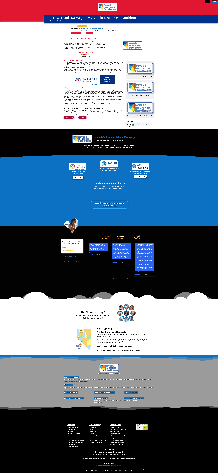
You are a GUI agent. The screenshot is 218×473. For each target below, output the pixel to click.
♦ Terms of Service (94, 438)
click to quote (93, 84)
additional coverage (91, 28)
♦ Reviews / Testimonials (117, 435)
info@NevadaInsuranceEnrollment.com (109, 465)
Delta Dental (97, 400)
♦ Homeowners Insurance (74, 435)
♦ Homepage (92, 427)
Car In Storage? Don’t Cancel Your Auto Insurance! (140, 76)
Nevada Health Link (69, 379)
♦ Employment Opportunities (97, 440)
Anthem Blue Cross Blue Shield (85, 379)
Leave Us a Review (72, 261)
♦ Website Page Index (116, 444)
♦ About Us (92, 429)
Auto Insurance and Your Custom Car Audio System (140, 115)
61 (130, 124)
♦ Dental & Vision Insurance (75, 442)
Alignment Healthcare (112, 387)
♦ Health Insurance (72, 427)
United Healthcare (90, 387)
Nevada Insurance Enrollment (93, 108)
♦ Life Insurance (71, 444)
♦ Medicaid (70, 431)
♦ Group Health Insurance (74, 438)
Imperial (76, 381)
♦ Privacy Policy (93, 431)
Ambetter (143, 379)
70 (143, 124)
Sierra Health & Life (103, 379)
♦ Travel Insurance (72, 446)
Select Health (101, 387)
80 (146, 124)
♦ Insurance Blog (115, 433)
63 (135, 124)
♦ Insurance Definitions (117, 442)
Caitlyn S (91, 252)
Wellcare (150, 387)
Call (207, 1)
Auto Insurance (82, 26)
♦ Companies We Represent (97, 442)
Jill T (113, 260)
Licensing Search (140, 176)
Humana (123, 387)
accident (83, 28)
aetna (139, 387)
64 (138, 124)
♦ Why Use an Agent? (116, 438)
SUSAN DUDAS (138, 272)
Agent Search (78, 177)
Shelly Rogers (50, 20)
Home (72, 30)
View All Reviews (72, 256)
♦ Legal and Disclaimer (95, 435)
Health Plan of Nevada (116, 379)
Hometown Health (134, 379)
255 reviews (76, 250)
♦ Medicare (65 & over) (73, 433)
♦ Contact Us (92, 433)
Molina (71, 381)
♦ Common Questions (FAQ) (118, 440)
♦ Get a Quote (114, 431)
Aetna (126, 379)
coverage (100, 28)
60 (127, 124)
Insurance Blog (79, 30)
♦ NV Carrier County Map (118, 429)
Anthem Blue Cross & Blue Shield (74, 387)
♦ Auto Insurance (72, 429)
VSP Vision (111, 400)
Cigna (144, 387)
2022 (78, 28)
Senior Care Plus (132, 387)
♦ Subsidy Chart (115, 427)
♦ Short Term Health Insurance (76, 440)
